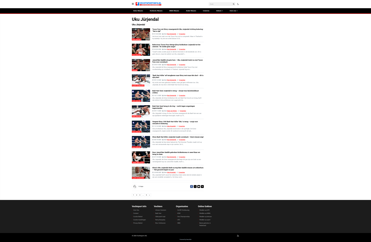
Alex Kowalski (171, 126)
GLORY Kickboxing (138, 85)
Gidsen (218, 11)
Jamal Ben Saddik (138, 162)
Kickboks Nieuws (156, 11)
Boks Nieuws (138, 11)
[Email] (198, 186)
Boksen (134, 70)
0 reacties (182, 34)
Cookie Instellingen (139, 220)
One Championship (183, 216)
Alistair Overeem (160, 210)
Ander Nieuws (191, 11)
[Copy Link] (202, 186)
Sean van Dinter (172, 111)
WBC (178, 223)
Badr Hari (158, 213)
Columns (206, 11)
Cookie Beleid (137, 216)
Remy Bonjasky (160, 220)
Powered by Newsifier (185, 239)
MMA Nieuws (174, 11)
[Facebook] (191, 186)
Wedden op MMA (204, 213)
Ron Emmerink (171, 34)
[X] (195, 186)
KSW (178, 213)
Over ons (233, 11)
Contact (135, 213)
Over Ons (136, 210)
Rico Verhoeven (160, 223)
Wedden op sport (204, 220)
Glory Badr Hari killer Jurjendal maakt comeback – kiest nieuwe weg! (178, 137)
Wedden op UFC (204, 210)
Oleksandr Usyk (160, 216)
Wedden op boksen (205, 216)
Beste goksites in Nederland (205, 224)
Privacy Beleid (137, 223)
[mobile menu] (133, 4)
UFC (178, 220)
